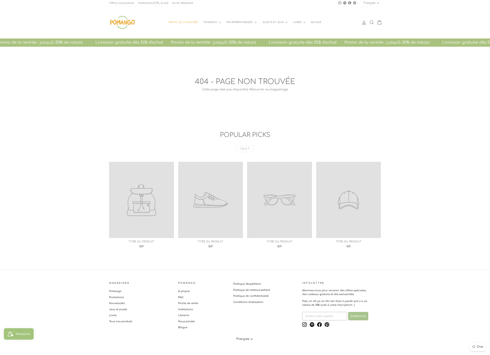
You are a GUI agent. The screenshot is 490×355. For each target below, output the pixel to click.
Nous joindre (186, 321)
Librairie (183, 315)
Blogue (182, 327)
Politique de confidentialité (251, 296)
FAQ (180, 297)
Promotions (116, 297)
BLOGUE (316, 22)
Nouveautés (117, 303)
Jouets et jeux (273, 22)
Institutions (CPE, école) (153, 3)
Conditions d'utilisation (248, 302)
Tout (245, 148)
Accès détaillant (182, 3)
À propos (184, 291)
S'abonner (358, 316)
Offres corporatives (121, 3)
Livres (297, 22)
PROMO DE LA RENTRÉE (183, 22)
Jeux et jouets (118, 309)
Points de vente (188, 303)
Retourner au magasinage (269, 89)
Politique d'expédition (247, 284)
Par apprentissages (240, 22)
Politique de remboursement (251, 290)
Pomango (211, 22)
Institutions (185, 309)
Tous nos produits (120, 321)
